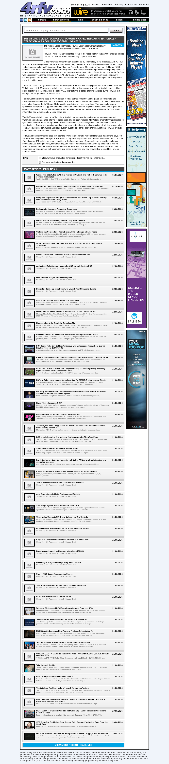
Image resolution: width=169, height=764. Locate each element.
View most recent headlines (73, 745)
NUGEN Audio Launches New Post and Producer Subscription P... (64, 631)
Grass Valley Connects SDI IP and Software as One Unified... (62, 517)
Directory (118, 4)
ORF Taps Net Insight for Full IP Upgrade (54, 277)
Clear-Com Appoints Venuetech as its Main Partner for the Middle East (66, 471)
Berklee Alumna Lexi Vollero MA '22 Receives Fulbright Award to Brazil (67, 334)
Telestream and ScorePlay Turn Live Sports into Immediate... (62, 620)
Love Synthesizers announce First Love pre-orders (58, 414)
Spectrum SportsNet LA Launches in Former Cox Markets (61, 585)
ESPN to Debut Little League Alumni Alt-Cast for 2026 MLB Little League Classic (71, 380)
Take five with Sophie (45, 665)
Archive (95, 4)
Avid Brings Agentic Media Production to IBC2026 (58, 494)
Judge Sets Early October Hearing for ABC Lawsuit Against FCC (64, 266)
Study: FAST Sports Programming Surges (54, 574)
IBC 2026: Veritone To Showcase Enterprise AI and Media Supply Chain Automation (72, 734)
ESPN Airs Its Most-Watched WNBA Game (54, 597)
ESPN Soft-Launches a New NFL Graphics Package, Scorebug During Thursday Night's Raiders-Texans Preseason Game (70, 370)
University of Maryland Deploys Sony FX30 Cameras (58, 563)
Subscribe (106, 4)
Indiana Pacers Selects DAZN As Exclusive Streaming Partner (62, 528)
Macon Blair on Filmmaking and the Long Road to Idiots (60, 220)
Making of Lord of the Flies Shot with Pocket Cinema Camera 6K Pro (66, 312)
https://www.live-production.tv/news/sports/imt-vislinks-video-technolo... (73, 158)
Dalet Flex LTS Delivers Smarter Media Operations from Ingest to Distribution (69, 186)
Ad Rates (144, 4)
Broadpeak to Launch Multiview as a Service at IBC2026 (60, 551)
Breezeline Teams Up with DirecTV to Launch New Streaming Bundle (66, 289)
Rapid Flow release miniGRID (49, 403)
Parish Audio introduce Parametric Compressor (56, 209)
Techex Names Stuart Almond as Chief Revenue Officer (60, 483)
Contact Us (131, 4)
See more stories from (58, 162)
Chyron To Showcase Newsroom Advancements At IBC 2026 (62, 540)
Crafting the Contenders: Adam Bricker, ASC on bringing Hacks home (66, 232)
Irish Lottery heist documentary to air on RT (55, 677)
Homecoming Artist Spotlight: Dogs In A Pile (55, 323)
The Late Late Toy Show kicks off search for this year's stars (62, 688)
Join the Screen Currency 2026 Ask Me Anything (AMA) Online (63, 642)
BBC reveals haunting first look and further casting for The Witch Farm (67, 437)
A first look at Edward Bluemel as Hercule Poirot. (57, 449)
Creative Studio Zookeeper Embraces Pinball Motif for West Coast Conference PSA (72, 357)
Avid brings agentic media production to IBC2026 (57, 300)
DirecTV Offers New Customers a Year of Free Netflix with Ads (63, 255)
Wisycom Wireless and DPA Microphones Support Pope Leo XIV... (64, 608)
